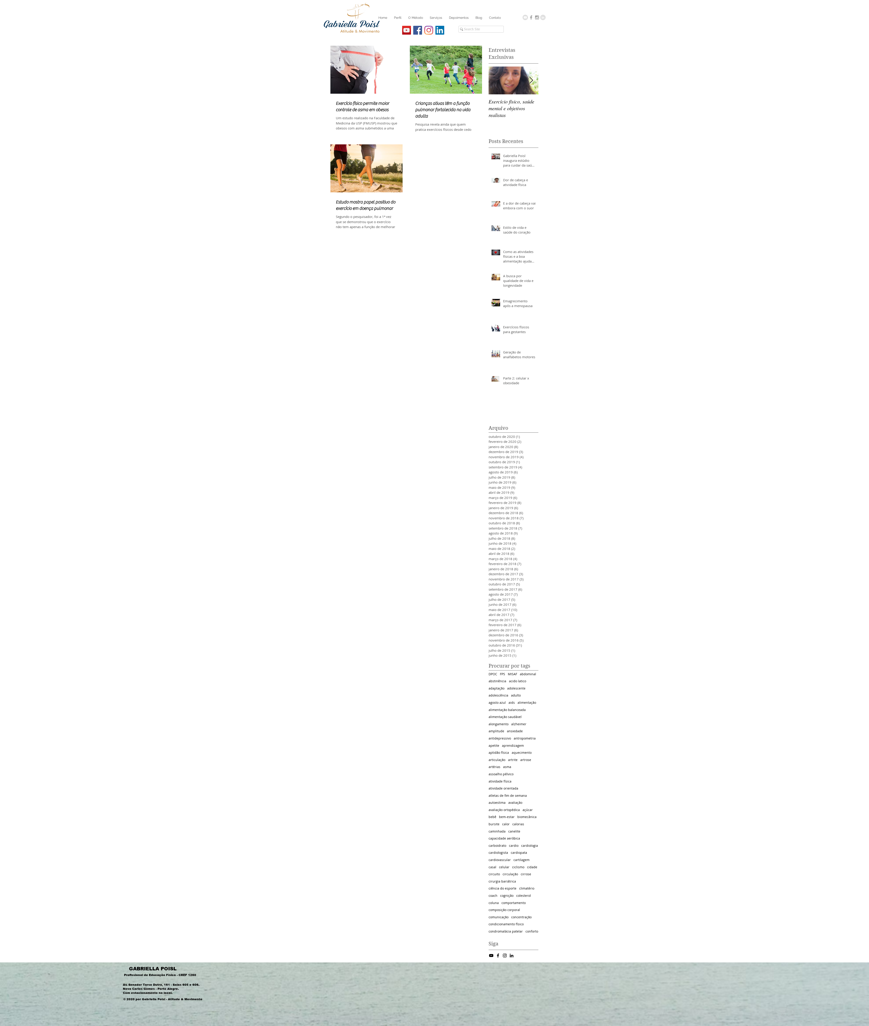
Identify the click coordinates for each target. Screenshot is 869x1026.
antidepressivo (500, 738)
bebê (492, 817)
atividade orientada (503, 788)
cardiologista (498, 852)
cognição (506, 895)
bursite (494, 824)
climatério (526, 888)
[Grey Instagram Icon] (537, 17)
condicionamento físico (506, 924)
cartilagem (521, 860)
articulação (497, 760)
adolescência (498, 695)
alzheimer (518, 724)
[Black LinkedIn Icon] (511, 955)
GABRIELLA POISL (153, 968)
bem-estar (507, 817)
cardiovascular (500, 860)
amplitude (496, 731)
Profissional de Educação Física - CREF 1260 (160, 975)
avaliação (515, 802)
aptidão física (499, 752)
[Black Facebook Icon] (498, 955)
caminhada (497, 831)
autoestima (497, 802)
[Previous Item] (496, 80)
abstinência (497, 681)
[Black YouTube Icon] (491, 955)
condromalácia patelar (506, 931)
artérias (494, 767)
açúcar (528, 810)
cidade (532, 867)
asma (507, 767)
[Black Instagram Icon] (504, 955)
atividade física (500, 781)
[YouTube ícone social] (406, 30)
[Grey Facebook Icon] (531, 17)
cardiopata (519, 852)
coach (493, 895)
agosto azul (497, 702)
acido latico (517, 681)
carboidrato (497, 845)
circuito (494, 874)
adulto (516, 695)
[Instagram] (428, 30)
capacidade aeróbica (504, 838)
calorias (518, 824)
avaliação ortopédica (504, 810)
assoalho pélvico (501, 774)
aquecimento (522, 752)
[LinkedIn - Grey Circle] (543, 17)
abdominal (528, 674)
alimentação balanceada (507, 710)
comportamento (513, 903)
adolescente (516, 688)
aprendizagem (513, 745)
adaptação (496, 688)
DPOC (493, 674)
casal (492, 867)
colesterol (523, 895)
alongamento (499, 724)
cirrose (526, 874)
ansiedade (515, 731)
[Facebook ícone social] (417, 30)
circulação (510, 874)
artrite (513, 760)
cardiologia (529, 845)
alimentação (527, 702)
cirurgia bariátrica (502, 881)
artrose (525, 760)
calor (506, 824)
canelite (514, 831)
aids (512, 702)
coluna (494, 903)
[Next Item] (531, 80)
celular (504, 867)
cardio (513, 845)
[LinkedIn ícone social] (439, 30)
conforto (531, 931)
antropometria (525, 738)
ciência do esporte (502, 888)
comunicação (499, 917)
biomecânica (527, 817)
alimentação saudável (505, 717)
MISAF (512, 674)
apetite (494, 745)
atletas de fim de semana (508, 795)
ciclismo (518, 867)
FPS (502, 674)
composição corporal (504, 910)
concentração (521, 917)
